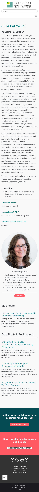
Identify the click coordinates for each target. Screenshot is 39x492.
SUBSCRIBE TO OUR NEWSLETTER (19, 448)
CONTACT (19, 296)
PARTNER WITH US (19, 424)
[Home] (19, 4)
